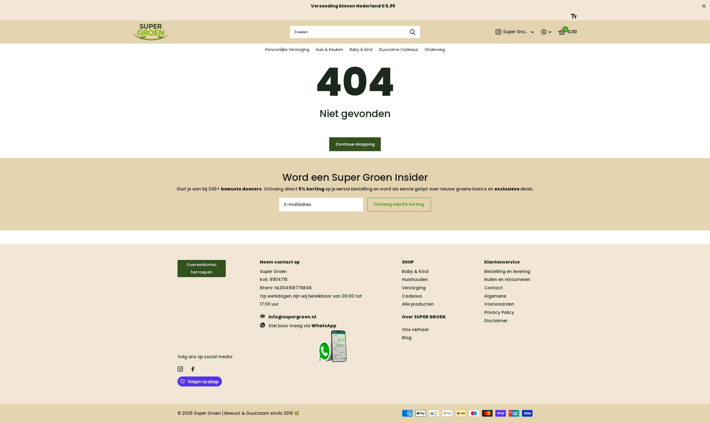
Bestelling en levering (507, 271)
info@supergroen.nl (292, 317)
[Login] (546, 32)
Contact (493, 288)
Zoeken (412, 32)
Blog (407, 338)
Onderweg (435, 49)
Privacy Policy (499, 312)
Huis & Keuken (329, 49)
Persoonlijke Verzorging (287, 49)
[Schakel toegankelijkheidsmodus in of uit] (574, 16)
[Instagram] (180, 369)
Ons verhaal (415, 329)
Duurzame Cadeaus (398, 49)
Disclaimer (496, 321)
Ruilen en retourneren (507, 279)
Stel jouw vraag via (302, 326)
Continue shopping (355, 144)
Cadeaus (412, 296)
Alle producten (418, 304)
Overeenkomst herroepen (202, 268)
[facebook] (192, 369)
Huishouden (415, 279)
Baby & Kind (361, 49)
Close (704, 6)
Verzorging (414, 288)
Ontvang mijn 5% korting (399, 204)
